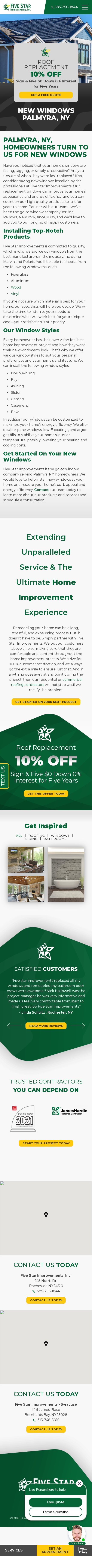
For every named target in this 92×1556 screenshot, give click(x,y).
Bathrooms (55, 838)
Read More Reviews (46, 1025)
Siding (33, 838)
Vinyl (15, 294)
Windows (62, 835)
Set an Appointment (55, 1550)
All (21, 835)
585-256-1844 (66, 7)
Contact (41, 490)
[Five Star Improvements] (17, 7)
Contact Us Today (46, 1300)
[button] (46, 1215)
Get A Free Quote (46, 95)
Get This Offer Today (46, 793)
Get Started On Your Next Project (46, 702)
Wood (16, 287)
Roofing (38, 835)
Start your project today (46, 1143)
